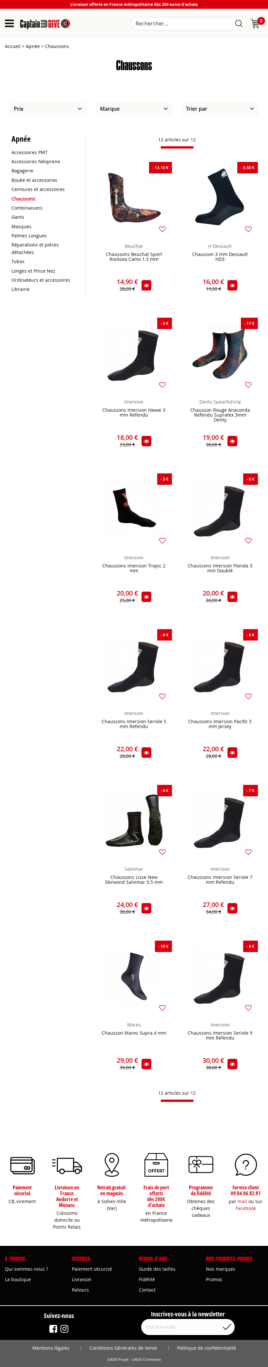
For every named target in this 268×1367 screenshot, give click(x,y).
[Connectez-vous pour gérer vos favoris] (162, 229)
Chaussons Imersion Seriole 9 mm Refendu (220, 1035)
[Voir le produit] (146, 285)
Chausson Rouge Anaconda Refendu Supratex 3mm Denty (220, 415)
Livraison (82, 1279)
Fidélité (147, 1279)
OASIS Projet (117, 1359)
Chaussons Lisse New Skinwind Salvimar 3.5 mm (134, 880)
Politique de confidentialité (206, 1348)
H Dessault (220, 246)
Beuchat (134, 246)
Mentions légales (51, 1348)
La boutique (18, 1279)
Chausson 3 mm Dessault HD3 (220, 257)
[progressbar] (177, 147)
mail (242, 1201)
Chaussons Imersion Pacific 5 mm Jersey (220, 724)
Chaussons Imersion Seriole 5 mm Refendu (134, 724)
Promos (214, 1279)
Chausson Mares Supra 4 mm (134, 1033)
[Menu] (9, 23)
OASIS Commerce (146, 1359)
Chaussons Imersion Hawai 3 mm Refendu (133, 412)
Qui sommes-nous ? (26, 1269)
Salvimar (134, 869)
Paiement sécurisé (92, 1269)
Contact (147, 1290)
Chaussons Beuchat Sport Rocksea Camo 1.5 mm (134, 257)
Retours (80, 1290)
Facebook (246, 1208)
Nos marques (220, 1269)
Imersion (133, 402)
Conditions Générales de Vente (123, 1348)
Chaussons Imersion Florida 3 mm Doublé (220, 568)
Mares (134, 1025)
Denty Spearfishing (220, 402)
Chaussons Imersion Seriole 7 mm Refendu (220, 880)
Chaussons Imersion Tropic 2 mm (133, 568)
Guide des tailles (157, 1269)
